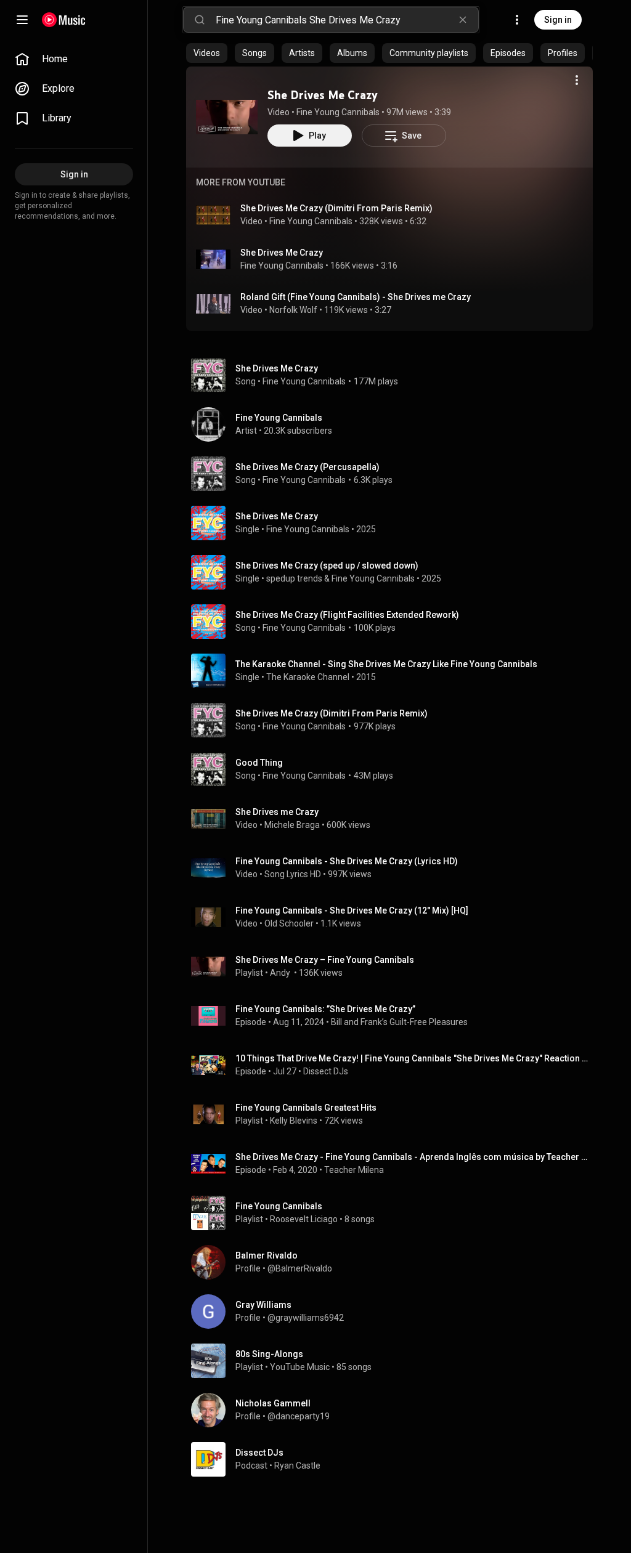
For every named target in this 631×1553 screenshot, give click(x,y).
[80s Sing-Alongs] (394, 1360)
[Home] (64, 19)
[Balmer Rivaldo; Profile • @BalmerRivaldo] (394, 1262)
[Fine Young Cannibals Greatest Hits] (394, 1114)
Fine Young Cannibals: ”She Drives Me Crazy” (325, 1009)
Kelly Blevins (293, 1120)
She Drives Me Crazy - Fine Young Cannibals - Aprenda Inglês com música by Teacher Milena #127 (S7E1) (411, 1157)
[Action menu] (577, 80)
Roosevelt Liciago (304, 1219)
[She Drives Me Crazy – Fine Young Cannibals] (394, 966)
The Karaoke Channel (307, 677)
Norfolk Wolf (293, 310)
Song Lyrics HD (292, 874)
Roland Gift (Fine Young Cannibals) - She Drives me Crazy (355, 297)
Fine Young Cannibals (338, 112)
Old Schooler (289, 923)
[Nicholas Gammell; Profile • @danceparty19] (394, 1410)
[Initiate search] (200, 20)
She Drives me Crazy (277, 812)
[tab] (206, 53)
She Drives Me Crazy (322, 94)
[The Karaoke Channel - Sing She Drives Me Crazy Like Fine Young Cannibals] (394, 670)
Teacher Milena (354, 1170)
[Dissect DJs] (394, 1459)
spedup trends (294, 578)
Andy (281, 973)
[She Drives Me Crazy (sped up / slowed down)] (394, 572)
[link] (74, 59)
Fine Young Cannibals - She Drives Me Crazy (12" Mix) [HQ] (351, 910)
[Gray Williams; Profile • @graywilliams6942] (394, 1311)
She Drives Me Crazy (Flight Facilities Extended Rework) (347, 615)
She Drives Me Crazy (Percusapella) (307, 467)
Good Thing (259, 763)
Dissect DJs (325, 1071)
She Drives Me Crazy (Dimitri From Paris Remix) (336, 208)
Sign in (558, 20)
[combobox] (347, 19)
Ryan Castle (297, 1465)
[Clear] (463, 20)
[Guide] (22, 19)
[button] (227, 117)
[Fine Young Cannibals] (394, 424)
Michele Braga (292, 825)
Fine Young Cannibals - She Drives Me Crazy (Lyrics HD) (346, 861)
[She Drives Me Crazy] (227, 117)
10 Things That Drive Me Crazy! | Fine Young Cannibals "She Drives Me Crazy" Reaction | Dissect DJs (411, 1058)
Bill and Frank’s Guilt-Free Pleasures (399, 1022)
